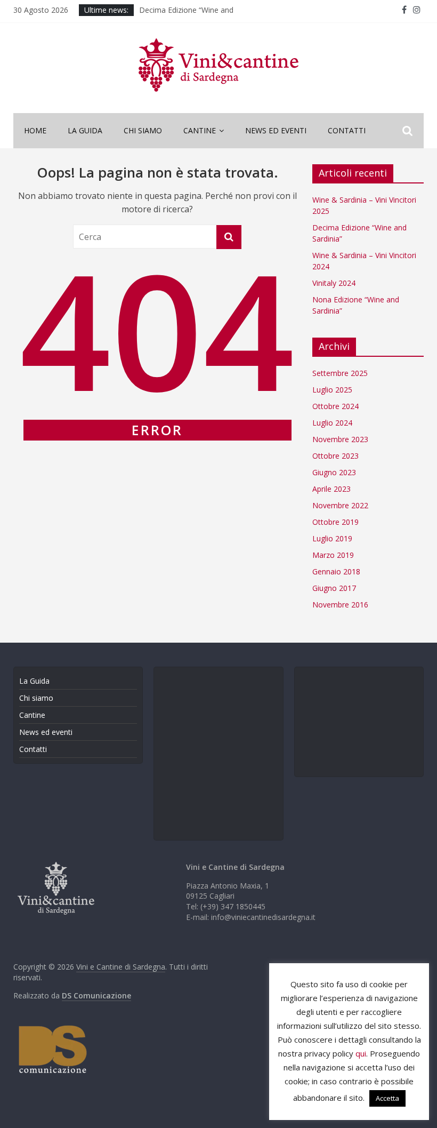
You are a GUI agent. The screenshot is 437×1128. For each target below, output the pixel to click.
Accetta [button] (387, 1098)
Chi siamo (143, 130)
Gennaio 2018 (336, 571)
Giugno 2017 (334, 588)
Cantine (199, 130)
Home (35, 130)
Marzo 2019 (333, 555)
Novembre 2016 (340, 604)
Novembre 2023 (340, 439)
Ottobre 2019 (335, 522)
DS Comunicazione (96, 995)
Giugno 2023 (334, 472)
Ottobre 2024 (335, 406)
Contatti (347, 130)
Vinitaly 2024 (333, 283)
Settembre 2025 (340, 373)
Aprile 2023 (331, 489)
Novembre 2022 (340, 505)
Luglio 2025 (332, 390)
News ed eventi (275, 130)
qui (360, 1053)
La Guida (85, 130)
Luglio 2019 (332, 538)
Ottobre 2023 (335, 456)
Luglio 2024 (332, 423)
